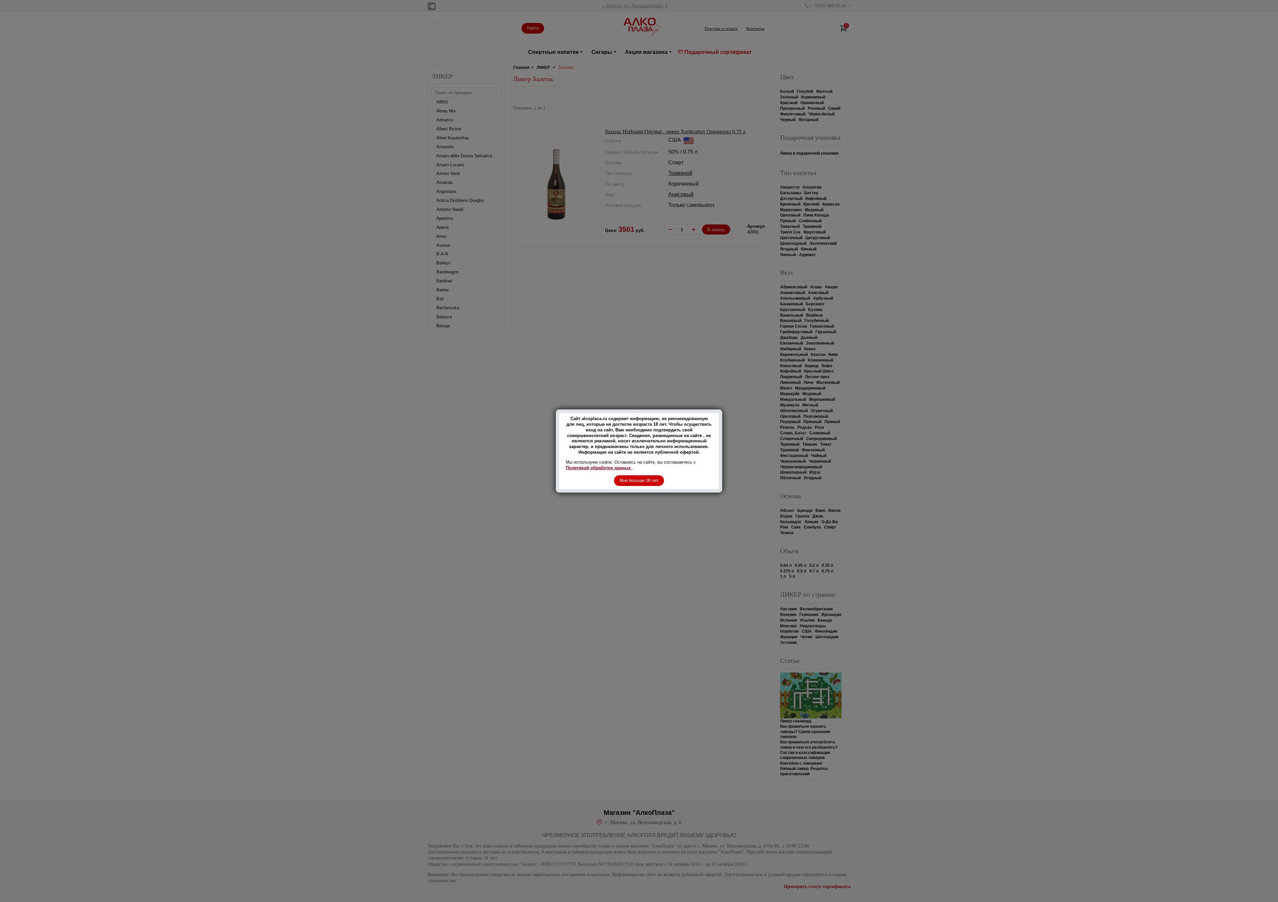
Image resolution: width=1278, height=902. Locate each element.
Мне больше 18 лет (639, 480)
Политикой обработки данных (599, 467)
